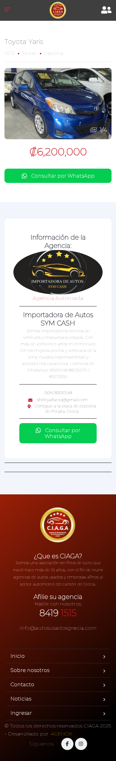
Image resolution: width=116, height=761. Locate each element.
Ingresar (21, 713)
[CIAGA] (58, 10)
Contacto (22, 684)
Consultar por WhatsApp (63, 176)
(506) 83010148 (58, 392)
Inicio (17, 656)
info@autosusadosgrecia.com (58, 628)
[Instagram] (81, 744)
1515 (58, 612)
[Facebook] (67, 744)
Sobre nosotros (29, 670)
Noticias (20, 699)
